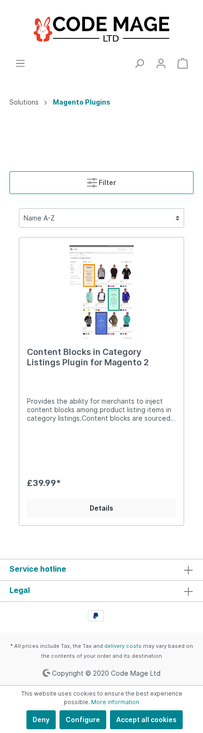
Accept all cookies (146, 719)
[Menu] (20, 63)
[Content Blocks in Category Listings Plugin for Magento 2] (101, 292)
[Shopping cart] (183, 63)
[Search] (139, 63)
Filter (106, 182)
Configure (83, 719)
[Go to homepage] (101, 29)
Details (101, 508)
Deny (41, 719)
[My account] (161, 63)
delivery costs (123, 646)
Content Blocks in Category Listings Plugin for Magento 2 (88, 357)
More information (115, 702)
